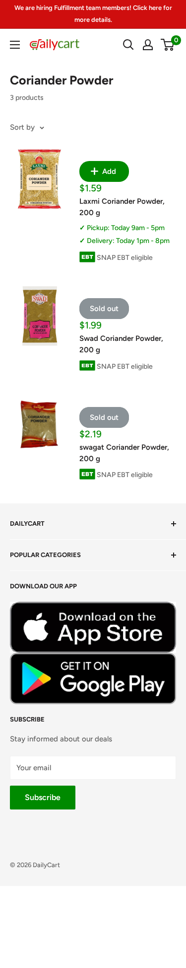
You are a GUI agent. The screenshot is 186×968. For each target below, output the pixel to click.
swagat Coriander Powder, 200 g (124, 453)
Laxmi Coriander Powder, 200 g (122, 207)
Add (108, 171)
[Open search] (128, 44)
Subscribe (43, 797)
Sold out (104, 308)
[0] (168, 45)
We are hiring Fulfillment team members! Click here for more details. (93, 13)
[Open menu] (15, 45)
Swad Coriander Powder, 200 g (121, 344)
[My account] (148, 44)
